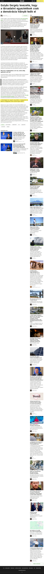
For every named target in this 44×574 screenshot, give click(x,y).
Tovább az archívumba (36, 563)
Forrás (2, 44)
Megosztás (25, 15)
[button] (3, 124)
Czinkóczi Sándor (5, 15)
